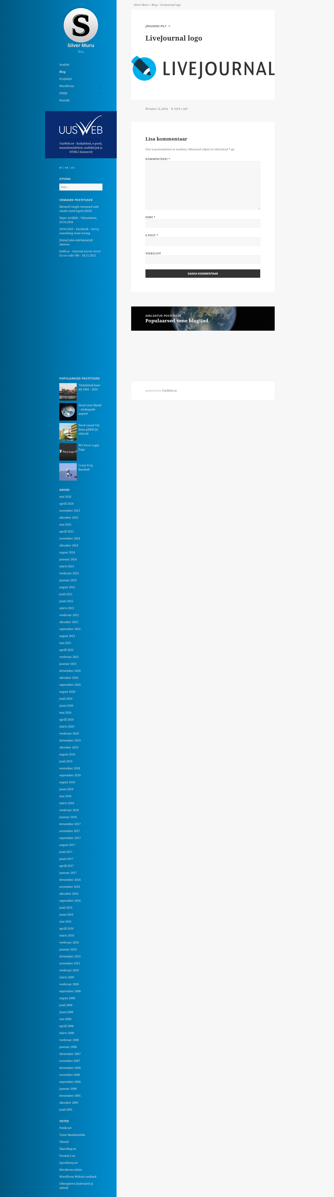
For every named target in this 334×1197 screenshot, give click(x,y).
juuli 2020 (65, 699)
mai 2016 (65, 921)
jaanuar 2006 (68, 1089)
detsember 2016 (70, 880)
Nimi (150, 217)
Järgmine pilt (155, 26)
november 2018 (69, 768)
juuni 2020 (66, 706)
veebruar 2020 (69, 733)
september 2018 (70, 775)
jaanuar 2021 (68, 664)
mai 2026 (65, 497)
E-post (151, 235)
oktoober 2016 (68, 894)
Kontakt (64, 100)
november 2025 (69, 510)
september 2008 (70, 991)
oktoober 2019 (68, 747)
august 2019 (67, 754)
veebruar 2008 (69, 1040)
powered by (161, 390)
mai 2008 (65, 1019)
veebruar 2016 (69, 942)
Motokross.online (70, 1170)
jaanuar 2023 (68, 580)
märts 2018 (66, 803)
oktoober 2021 (68, 622)
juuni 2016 (66, 914)
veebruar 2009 (69, 984)
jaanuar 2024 (68, 559)
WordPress (66, 86)
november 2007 (69, 1061)
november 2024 (69, 538)
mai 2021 (65, 643)
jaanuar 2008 (68, 1047)
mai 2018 (65, 796)
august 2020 (67, 692)
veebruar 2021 (69, 657)
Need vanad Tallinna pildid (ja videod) (89, 429)
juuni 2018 (66, 789)
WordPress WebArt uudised (77, 1177)
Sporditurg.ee (68, 1163)
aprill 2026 (66, 504)
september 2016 (70, 901)
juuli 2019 (65, 761)
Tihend (64, 1142)
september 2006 (70, 1082)
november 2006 (69, 1075)
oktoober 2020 (68, 678)
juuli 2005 (65, 1110)
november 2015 (69, 963)
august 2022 (67, 587)
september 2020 (70, 685)
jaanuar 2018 (68, 817)
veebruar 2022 (69, 615)
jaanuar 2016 (68, 949)
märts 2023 (66, 566)
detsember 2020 (70, 671)
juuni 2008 (66, 1012)
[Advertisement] (80, 317)
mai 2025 (65, 524)
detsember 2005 (70, 1096)
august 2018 (67, 782)
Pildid (63, 93)
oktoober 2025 (68, 517)
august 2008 (67, 998)
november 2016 (69, 887)
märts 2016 (66, 935)
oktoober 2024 (68, 545)
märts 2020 (66, 726)
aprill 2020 (66, 719)
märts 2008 (66, 1033)
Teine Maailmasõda (72, 1135)
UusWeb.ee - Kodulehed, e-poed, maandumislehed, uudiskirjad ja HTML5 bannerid (80, 148)
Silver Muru (80, 45)
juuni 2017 (66, 859)
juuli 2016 (65, 908)
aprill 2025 (66, 531)
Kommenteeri (157, 159)
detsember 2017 (70, 824)
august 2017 (67, 845)
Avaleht (64, 65)
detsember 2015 (70, 956)
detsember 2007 (70, 1054)
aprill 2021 (66, 650)
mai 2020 (65, 712)
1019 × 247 (181, 109)
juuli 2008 (65, 1005)
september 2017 (70, 838)
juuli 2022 (65, 594)
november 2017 (69, 831)
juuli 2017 (65, 852)
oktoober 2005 (68, 1103)
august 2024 (67, 552)
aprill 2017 (66, 866)
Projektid (65, 79)
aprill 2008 (66, 1026)
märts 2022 (66, 608)
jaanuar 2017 (68, 873)
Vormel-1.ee (67, 1156)
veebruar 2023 (69, 573)
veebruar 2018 (69, 810)
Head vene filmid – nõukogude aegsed (89, 409)
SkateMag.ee (67, 1149)
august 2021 (67, 636)
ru (72, 167)
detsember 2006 (70, 1068)
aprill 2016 (66, 928)
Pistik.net (65, 1128)
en (66, 167)
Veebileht (153, 253)
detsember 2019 (70, 740)
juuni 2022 (66, 601)
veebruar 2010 (69, 970)
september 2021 (70, 629)
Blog (62, 72)
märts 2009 (66, 977)
